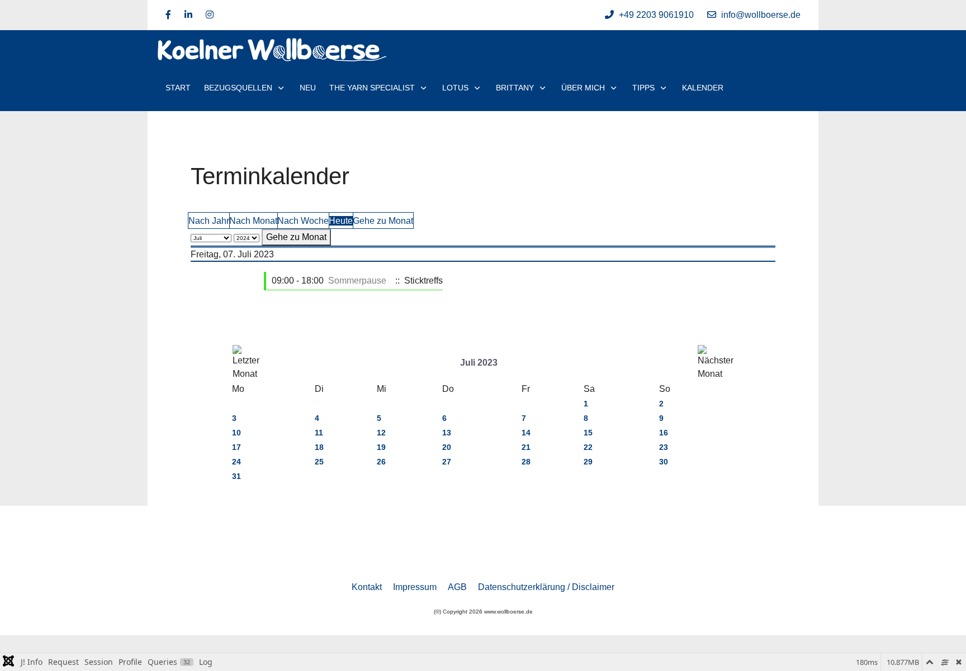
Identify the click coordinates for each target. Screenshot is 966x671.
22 (588, 447)
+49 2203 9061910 (656, 15)
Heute (341, 221)
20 (446, 447)
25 (319, 461)
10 (236, 432)
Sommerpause (357, 280)
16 (663, 432)
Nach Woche (303, 221)
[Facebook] (168, 15)
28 (526, 461)
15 (588, 432)
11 (319, 432)
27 (446, 461)
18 (319, 447)
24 (236, 461)
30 (663, 461)
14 (526, 432)
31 (236, 476)
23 (663, 447)
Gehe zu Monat (383, 221)
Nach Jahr (208, 221)
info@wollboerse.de (761, 15)
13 (446, 432)
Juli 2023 (479, 362)
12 (381, 432)
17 (236, 447)
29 (588, 461)
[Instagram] (210, 15)
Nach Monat (253, 221)
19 (381, 447)
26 (381, 461)
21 (526, 447)
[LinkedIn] (188, 15)
